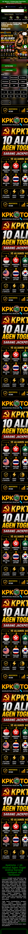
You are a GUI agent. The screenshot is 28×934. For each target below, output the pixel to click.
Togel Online (22, 922)
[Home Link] (11, 7)
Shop (2, 7)
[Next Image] (25, 47)
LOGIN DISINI (8, 70)
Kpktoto (4, 878)
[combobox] (12, 10)
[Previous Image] (2, 47)
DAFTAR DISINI (9, 66)
